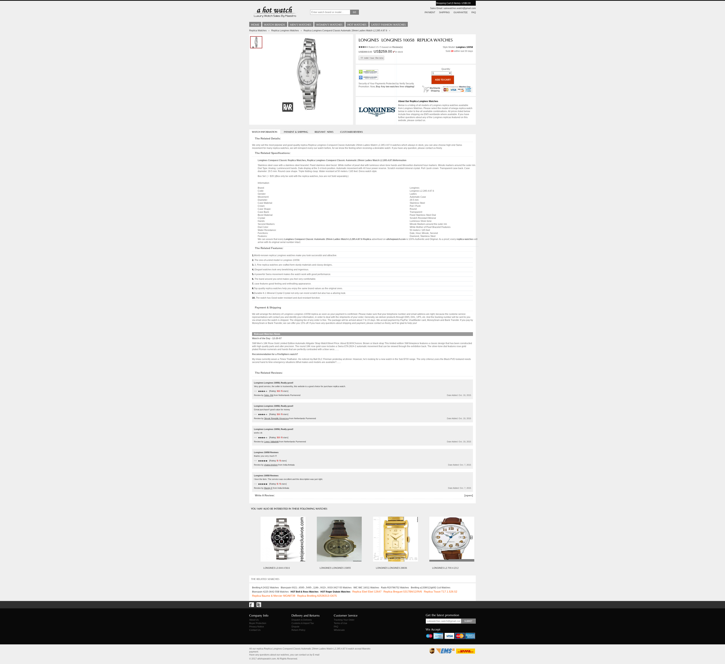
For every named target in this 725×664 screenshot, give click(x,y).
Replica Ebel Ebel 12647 (367, 591)
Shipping (444, 12)
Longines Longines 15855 (335, 568)
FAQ (473, 12)
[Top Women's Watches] (329, 24)
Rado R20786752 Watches (395, 587)
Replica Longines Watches (285, 30)
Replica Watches (258, 30)
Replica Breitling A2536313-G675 (317, 595)
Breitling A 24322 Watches (265, 587)
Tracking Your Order (344, 620)
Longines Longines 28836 (391, 568)
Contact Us (255, 630)
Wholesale (339, 630)
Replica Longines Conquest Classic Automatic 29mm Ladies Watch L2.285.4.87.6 (345, 30)
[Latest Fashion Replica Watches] (388, 24)
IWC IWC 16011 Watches (366, 587)
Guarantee (461, 12)
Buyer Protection (257, 623)
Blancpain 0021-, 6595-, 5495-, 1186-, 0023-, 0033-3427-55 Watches (316, 587)
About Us (254, 620)
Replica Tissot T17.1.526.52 (440, 591)
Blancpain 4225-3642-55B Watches (270, 591)
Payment (430, 12)
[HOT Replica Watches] (357, 24)
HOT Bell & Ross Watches (305, 591)
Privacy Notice (256, 626)
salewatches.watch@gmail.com (459, 8)
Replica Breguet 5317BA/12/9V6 (402, 591)
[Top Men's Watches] (301, 24)
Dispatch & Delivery (302, 620)
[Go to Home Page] (255, 24)
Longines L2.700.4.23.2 (445, 568)
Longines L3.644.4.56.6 (276, 568)
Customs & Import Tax (303, 623)
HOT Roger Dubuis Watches (335, 591)
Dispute (295, 626)
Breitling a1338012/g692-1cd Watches (430, 587)
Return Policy (298, 630)
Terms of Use (340, 623)
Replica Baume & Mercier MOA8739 (273, 595)
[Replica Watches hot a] (274, 18)
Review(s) (397, 47)
